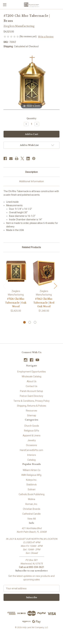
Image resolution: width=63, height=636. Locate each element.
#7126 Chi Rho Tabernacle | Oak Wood (15, 302)
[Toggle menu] (4, 4)
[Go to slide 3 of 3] (35, 322)
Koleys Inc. (31, 480)
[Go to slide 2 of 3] (29, 322)
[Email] (11, 158)
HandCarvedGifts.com (31, 450)
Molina (31, 499)
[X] (22, 158)
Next (55, 286)
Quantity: (32, 118)
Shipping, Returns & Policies (31, 405)
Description (31, 171)
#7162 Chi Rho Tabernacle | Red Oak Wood (43, 302)
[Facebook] (5, 158)
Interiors (31, 455)
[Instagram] (25, 360)
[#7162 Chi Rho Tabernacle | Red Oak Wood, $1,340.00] (44, 271)
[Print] (16, 158)
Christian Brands (31, 509)
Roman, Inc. (31, 504)
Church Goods (31, 425)
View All (31, 518)
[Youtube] (37, 360)
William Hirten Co (31, 470)
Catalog (31, 460)
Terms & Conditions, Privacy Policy (31, 401)
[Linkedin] (28, 158)
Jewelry (31, 440)
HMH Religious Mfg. (31, 475)
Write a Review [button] (46, 36)
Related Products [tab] (31, 247)
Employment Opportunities (31, 371)
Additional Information (31, 181)
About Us (31, 381)
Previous (4, 286)
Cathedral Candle (31, 513)
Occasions (31, 445)
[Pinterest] (33, 158)
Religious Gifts (31, 430)
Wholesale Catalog (31, 376)
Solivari (31, 489)
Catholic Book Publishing (32, 494)
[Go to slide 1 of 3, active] (24, 322)
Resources (31, 410)
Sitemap (31, 415)
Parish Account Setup (31, 391)
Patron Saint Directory (31, 396)
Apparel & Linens (31, 435)
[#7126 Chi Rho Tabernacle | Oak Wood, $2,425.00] (16, 271)
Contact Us (31, 386)
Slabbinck (31, 484)
